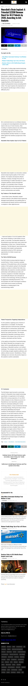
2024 (14, 646)
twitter (18, 672)
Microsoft (8, 664)
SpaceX (18, 667)
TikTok (3, 672)
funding (16, 657)
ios (2, 662)
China (14, 651)
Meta (3, 664)
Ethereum (4, 657)
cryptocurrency (21, 651)
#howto (9, 646)
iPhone (7, 662)
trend (8, 672)
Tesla (20, 669)
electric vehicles (14, 654)
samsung (4, 667)
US (22, 672)
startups (4, 669)
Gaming (22, 657)
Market (15, 662)
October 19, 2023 (16, 23)
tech (9, 669)
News (14, 664)
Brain (6, 442)
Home (2, 6)
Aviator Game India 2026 (8, 640)
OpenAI (18, 664)
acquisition (19, 646)
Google (3, 659)
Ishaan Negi (4, 500)
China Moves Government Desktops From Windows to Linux (14, 57)
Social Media (11, 667)
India (8, 659)
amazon (4, 649)
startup (23, 667)
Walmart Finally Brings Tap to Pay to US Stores (13, 60)
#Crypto (3, 646)
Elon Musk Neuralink (20, 442)
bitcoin (3, 651)
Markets (21, 662)
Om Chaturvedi (6, 23)
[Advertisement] (14, 106)
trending (13, 672)
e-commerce (5, 654)
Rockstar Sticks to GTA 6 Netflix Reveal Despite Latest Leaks (13, 63)
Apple (9, 649)
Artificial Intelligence (17, 649)
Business (9, 651)
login (5, 584)
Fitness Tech (7, 6)
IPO (11, 662)
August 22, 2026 (11, 500)
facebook (10, 657)
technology (14, 669)
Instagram (13, 659)
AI (24, 646)
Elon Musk (11, 442)
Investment (20, 659)
